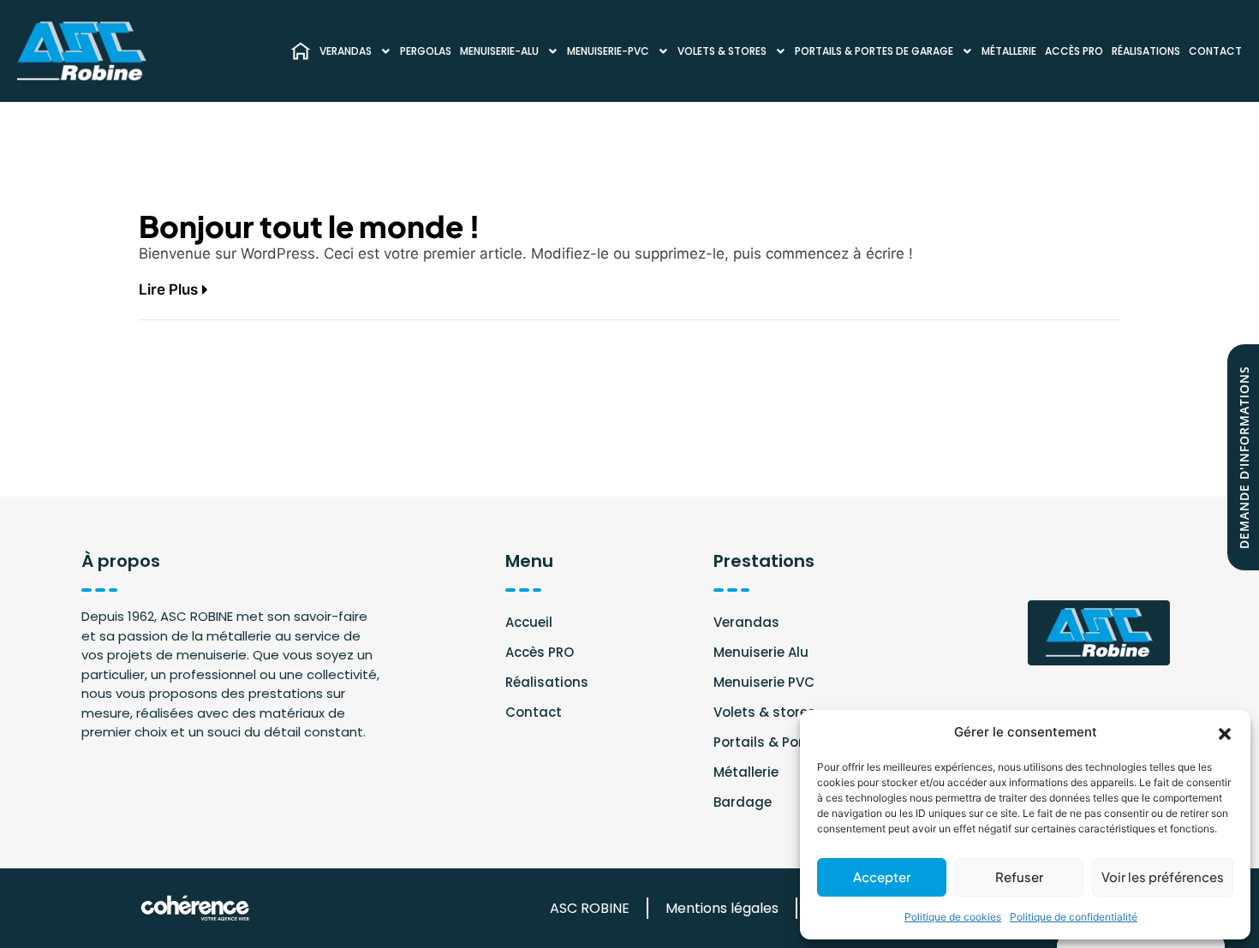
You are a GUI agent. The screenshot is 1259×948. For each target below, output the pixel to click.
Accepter (881, 876)
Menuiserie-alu (499, 51)
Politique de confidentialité (1073, 916)
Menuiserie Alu (761, 652)
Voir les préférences (1162, 876)
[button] (1224, 732)
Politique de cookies (952, 916)
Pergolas (425, 51)
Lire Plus (168, 289)
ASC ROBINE (590, 908)
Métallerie (1009, 51)
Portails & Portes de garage (874, 51)
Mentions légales (722, 908)
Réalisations (1146, 51)
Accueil (528, 622)
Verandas (345, 51)
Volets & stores (722, 51)
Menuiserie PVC (763, 682)
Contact (1215, 51)
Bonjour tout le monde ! (309, 223)
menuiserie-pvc (608, 51)
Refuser (1019, 876)
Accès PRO (1074, 51)
